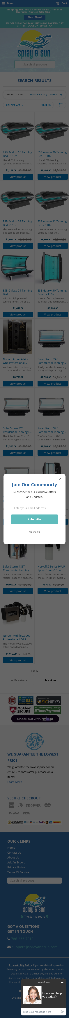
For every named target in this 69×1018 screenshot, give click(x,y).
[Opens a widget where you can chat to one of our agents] (44, 997)
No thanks (34, 531)
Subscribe (34, 519)
